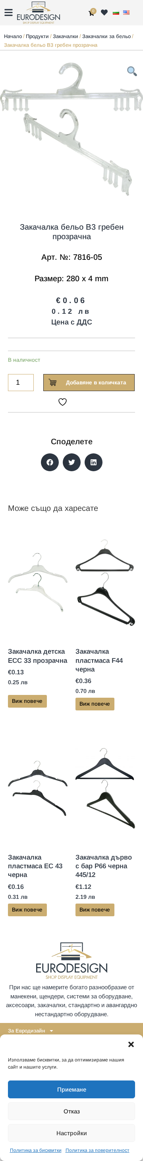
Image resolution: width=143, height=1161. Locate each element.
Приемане (71, 1089)
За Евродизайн (26, 1031)
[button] (131, 1044)
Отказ (72, 1111)
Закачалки (65, 36)
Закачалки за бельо (106, 36)
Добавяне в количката (96, 383)
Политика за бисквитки (36, 1150)
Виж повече (27, 701)
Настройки (71, 1133)
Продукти (37, 36)
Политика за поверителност (97, 1150)
